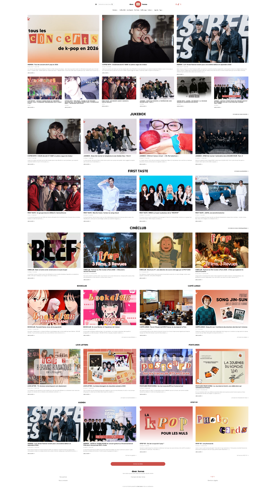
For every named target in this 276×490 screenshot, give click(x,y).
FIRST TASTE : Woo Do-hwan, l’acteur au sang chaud (101, 213)
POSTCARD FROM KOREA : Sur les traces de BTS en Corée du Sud (161, 386)
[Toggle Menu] (96, 4)
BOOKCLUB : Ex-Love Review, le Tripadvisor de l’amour (101, 327)
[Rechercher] (112, 4)
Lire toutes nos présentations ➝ (241, 171)
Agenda (156, 10)
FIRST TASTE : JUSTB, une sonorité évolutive (209, 213)
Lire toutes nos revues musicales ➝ (240, 114)
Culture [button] (150, 10)
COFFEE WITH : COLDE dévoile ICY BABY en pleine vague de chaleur (124, 64)
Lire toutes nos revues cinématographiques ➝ (238, 228)
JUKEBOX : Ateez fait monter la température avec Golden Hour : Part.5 (156, 101)
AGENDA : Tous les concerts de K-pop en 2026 (43, 64)
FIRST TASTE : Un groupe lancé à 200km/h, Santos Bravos (115, 101)
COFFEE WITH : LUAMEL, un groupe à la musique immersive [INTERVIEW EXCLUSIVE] (192, 101)
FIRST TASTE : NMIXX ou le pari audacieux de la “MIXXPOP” (159, 213)
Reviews (115, 10)
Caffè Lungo (143, 10)
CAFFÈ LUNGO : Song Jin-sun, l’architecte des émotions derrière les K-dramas (221, 327)
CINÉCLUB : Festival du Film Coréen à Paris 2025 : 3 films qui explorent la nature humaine (219, 270)
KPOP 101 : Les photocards (204, 443)
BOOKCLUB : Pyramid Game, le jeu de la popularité (44, 327)
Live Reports (130, 10)
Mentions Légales (213, 480)
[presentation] (63, 39)
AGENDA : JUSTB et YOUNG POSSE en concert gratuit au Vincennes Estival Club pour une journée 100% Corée (230, 102)
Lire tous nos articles (138, 464)
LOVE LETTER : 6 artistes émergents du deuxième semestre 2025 (104, 386)
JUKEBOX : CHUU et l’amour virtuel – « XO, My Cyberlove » (158, 156)
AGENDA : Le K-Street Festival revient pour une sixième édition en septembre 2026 (204, 64)
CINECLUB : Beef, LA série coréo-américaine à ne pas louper (47, 270)
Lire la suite (31, 72)
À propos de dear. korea (138, 477)
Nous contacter (63, 480)
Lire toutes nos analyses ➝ (242, 337)
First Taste (136, 10)
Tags (160, 10)
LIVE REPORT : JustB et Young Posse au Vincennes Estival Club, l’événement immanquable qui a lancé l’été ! (45, 102)
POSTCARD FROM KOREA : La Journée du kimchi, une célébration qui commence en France (219, 387)
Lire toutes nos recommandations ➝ (128, 397)
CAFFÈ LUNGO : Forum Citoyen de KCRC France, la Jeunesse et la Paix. (163, 327)
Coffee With (123, 10)
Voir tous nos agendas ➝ (130, 455)
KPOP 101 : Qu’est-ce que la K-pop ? (152, 443)
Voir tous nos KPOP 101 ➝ (242, 455)
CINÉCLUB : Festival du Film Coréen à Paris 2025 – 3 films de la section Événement (104, 270)
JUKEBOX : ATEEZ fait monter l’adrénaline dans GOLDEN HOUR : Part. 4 (219, 156)
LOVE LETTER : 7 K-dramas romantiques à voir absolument (47, 386)
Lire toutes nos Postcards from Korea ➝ (239, 397)
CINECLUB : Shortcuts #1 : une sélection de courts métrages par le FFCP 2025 (164, 270)
